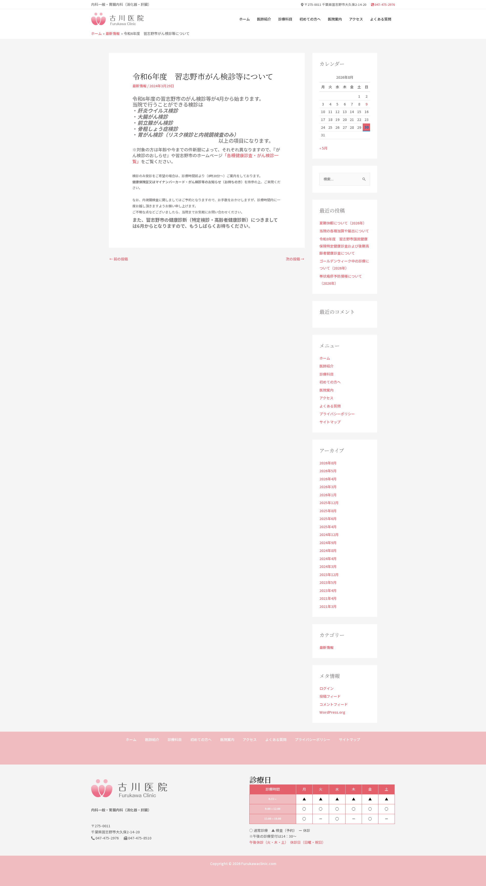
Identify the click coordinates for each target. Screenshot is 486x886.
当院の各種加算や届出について (344, 230)
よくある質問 (380, 19)
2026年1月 (328, 494)
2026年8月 (328, 462)
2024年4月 (328, 558)
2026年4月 (328, 478)
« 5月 (323, 148)
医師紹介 (264, 19)
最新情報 (139, 85)
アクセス (356, 19)
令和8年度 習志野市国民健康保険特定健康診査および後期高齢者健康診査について (344, 246)
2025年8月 (328, 510)
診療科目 (285, 19)
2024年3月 (328, 566)
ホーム (244, 19)
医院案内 (335, 19)
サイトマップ (330, 421)
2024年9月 (328, 542)
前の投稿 (118, 258)
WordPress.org (332, 712)
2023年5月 (328, 582)
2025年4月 (328, 526)
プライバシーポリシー (337, 413)
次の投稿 (295, 258)
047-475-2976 (384, 4)
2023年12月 (329, 574)
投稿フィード (330, 696)
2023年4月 (328, 590)
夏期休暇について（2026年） (343, 222)
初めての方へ (310, 19)
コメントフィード (333, 704)
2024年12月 (329, 534)
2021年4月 (328, 598)
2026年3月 (328, 486)
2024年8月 (328, 550)
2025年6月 (328, 518)
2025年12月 (329, 502)
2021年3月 (328, 606)
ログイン (326, 688)
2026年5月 (328, 470)
